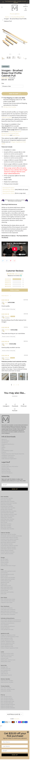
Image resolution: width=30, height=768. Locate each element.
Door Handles (4, 496)
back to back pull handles (8, 577)
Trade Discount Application (9, 458)
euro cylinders (5, 624)
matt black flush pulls (7, 589)
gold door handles (6, 525)
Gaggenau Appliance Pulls (8, 635)
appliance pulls (5, 582)
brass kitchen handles (7, 680)
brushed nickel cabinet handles (9, 539)
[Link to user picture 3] (21, 376)
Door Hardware (5, 606)
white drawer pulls (6, 580)
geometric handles (6, 524)
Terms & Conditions (7, 473)
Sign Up (15, 489)
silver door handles (6, 527)
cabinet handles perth (7, 706)
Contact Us (5, 442)
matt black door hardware (8, 609)
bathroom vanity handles (8, 689)
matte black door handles (8, 508)
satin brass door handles (7, 516)
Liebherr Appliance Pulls (7, 641)
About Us (4, 439)
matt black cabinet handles (8, 548)
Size (3, 83)
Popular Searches (6, 453)
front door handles (6, 499)
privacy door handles (6, 509)
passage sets (4, 667)
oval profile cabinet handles (8, 540)
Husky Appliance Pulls (7, 646)
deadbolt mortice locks (7, 655)
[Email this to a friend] (14, 260)
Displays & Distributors (8, 444)
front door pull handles (7, 592)
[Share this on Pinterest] (10, 260)
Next (17, 14)
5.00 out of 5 (19, 274)
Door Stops (4, 597)
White (7, 135)
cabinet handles (7, 117)
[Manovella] (14, 8)
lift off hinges (4, 559)
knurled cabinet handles (7, 552)
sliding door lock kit (6, 675)
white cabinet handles (7, 553)
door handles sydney (6, 698)
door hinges (4, 564)
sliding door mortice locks (8, 660)
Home (7, 17)
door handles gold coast (7, 701)
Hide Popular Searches (18, 453)
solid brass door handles (7, 519)
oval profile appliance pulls (8, 571)
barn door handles (6, 687)
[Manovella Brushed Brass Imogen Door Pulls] (15, 39)
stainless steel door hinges (8, 565)
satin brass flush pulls (7, 587)
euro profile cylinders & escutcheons (11, 620)
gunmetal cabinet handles (8, 542)
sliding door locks (6, 661)
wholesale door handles (7, 528)
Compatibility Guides (7, 450)
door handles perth (6, 696)
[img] (5, 300)
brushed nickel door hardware (9, 612)
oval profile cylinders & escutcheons (11, 621)
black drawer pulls (6, 585)
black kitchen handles (7, 682)
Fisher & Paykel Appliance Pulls (9, 648)
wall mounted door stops (8, 600)
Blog (3, 449)
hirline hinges (5, 562)
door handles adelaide (7, 703)
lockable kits (4, 672)
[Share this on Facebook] (6, 260)
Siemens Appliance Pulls (7, 643)
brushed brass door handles (8, 511)
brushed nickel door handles (9, 503)
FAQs (3, 445)
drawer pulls (4, 576)
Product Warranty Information (10, 466)
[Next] (19, 54)
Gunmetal (12, 131)
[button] (5, 78)
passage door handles (7, 520)
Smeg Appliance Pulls (7, 640)
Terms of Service (6, 471)
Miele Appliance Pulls (7, 638)
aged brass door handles (7, 501)
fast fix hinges (5, 560)
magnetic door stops (6, 602)
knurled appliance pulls (7, 574)
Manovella (16, 718)
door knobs (4, 522)
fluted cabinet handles (7, 550)
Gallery (3, 447)
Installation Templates (8, 457)
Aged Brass (16, 135)
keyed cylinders (5, 628)
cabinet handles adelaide (8, 707)
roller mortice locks (6, 656)
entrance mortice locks (7, 653)
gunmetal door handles (7, 512)
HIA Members (5, 441)
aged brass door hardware (8, 611)
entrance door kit (5, 668)
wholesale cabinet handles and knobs (11, 536)
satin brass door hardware (8, 614)
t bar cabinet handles (7, 544)
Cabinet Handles (5, 532)
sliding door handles (6, 517)
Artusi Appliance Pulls (7, 644)
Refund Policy (5, 468)
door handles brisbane (7, 699)
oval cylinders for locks (7, 629)
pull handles (4, 572)
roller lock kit (4, 673)
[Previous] (10, 54)
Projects (4, 452)
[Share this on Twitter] (3, 260)
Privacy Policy (5, 465)
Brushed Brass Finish (17, 17)
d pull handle (4, 590)
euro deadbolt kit (5, 670)
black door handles (6, 504)
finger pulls (4, 584)
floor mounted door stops (8, 599)
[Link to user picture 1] (5, 376)
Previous (12, 14)
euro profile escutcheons (8, 626)
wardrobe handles (6, 691)
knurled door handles (7, 506)
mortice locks (4, 658)
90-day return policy (9, 107)
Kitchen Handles (5, 679)
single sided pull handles (8, 579)
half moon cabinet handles (8, 547)
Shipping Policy (6, 469)
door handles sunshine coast (9, 514)
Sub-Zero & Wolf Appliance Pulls (10, 636)
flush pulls (3, 593)
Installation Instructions (8, 455)
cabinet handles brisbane (8, 704)
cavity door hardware (7, 608)
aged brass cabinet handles (8, 534)
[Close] (0, 728)
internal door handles (7, 498)
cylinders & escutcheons (7, 623)
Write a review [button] (14, 290)
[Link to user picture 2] (13, 376)
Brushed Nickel (10, 133)
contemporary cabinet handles (9, 545)
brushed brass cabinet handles (9, 537)
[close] (28, 2)
